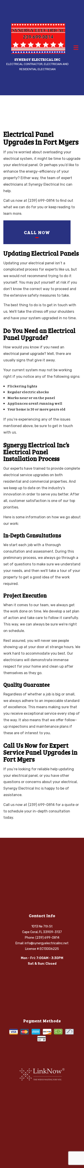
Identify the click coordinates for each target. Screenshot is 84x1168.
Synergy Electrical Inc (37, 59)
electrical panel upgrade (23, 354)
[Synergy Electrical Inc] (38, 38)
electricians (13, 184)
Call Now (37, 232)
